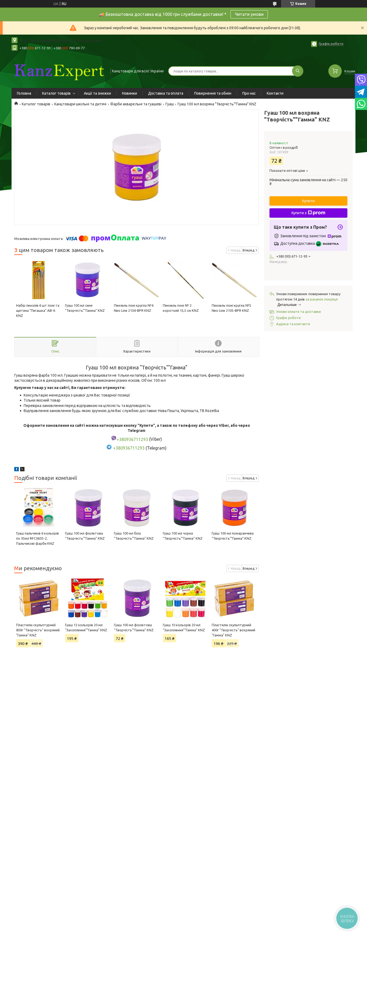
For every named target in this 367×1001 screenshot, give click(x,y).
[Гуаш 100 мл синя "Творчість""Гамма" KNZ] (87, 280)
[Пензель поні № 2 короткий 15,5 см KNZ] (185, 280)
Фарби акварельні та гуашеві (135, 104)
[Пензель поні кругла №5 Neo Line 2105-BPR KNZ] (234, 280)
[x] (22, 470)
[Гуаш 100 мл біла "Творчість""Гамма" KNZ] (136, 508)
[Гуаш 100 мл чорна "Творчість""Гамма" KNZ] (185, 508)
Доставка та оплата (165, 93)
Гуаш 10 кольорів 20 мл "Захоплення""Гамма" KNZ (184, 627)
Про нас (249, 93)
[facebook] (16, 470)
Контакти (275, 93)
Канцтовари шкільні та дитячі (80, 104)
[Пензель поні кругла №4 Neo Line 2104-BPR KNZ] (136, 280)
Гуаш (169, 104)
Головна (24, 93)
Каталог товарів (56, 93)
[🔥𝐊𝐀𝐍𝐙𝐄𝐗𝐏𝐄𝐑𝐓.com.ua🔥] (59, 70)
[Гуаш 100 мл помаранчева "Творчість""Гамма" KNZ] (234, 508)
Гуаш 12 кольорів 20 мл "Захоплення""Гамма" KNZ (86, 627)
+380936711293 (129, 448)
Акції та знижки (97, 93)
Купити (308, 201)
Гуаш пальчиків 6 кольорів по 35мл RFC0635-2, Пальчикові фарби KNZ (37, 538)
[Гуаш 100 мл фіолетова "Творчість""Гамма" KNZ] (87, 508)
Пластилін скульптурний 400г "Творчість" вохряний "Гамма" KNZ (233, 630)
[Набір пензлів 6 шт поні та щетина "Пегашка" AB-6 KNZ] (38, 280)
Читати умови (249, 14)
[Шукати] (297, 71)
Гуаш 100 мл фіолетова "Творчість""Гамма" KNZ (134, 627)
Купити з (299, 213)
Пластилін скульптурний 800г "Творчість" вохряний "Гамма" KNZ (38, 630)
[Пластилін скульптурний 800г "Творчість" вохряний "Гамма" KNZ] (38, 598)
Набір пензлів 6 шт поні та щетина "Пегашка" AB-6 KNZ (37, 310)
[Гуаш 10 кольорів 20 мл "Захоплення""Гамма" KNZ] (185, 598)
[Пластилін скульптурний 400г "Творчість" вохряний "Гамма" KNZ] (234, 598)
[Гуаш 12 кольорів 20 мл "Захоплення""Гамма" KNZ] (87, 598)
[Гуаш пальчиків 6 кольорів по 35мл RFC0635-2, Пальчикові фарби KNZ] (38, 508)
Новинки (129, 93)
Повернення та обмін (212, 93)
